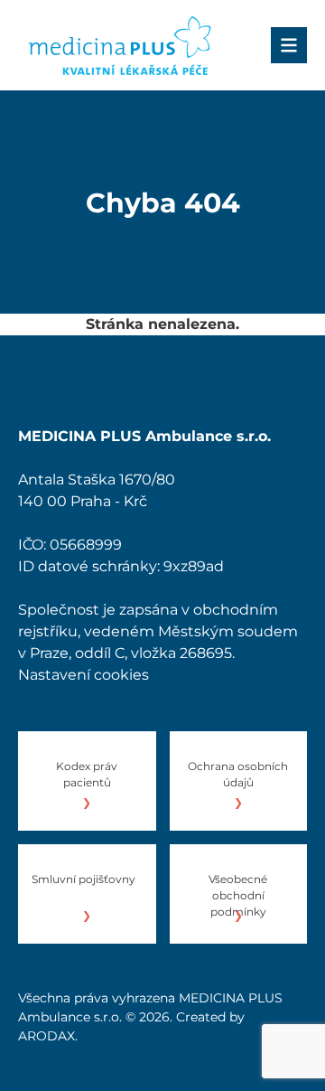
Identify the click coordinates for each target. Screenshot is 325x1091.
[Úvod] (119, 45)
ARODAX (46, 1036)
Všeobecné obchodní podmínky (238, 895)
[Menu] (289, 45)
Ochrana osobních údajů (238, 774)
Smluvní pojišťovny (83, 879)
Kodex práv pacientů (86, 774)
